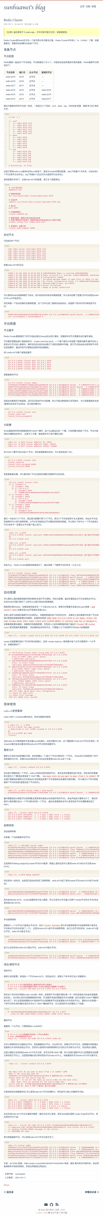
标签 (94, 6)
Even (63, 1210)
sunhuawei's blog (24, 7)
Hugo (43, 1210)
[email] (46, 1205)
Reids (7, 1185)
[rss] (57, 1205)
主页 (82, 6)
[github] (51, 1205)
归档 (88, 6)
